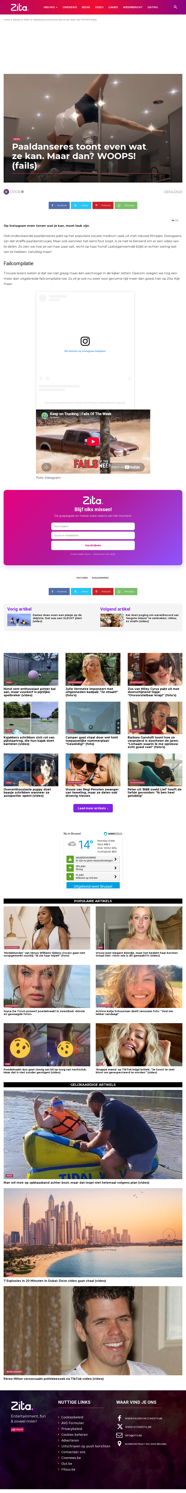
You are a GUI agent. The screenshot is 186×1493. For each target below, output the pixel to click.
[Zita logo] (20, 7)
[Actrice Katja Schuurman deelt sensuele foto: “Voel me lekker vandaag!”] (139, 986)
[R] (7, 192)
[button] (175, 7)
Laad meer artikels (92, 808)
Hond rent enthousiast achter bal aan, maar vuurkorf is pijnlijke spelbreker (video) (30, 692)
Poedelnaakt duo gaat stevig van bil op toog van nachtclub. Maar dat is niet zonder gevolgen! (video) (45, 1071)
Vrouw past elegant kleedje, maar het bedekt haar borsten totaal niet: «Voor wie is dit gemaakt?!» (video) (137, 954)
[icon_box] (139, 1418)
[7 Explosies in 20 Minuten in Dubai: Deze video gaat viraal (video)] (93, 1232)
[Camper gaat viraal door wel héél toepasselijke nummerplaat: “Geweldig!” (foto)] (93, 718)
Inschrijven (93, 545)
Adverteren (70, 1440)
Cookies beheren (74, 1434)
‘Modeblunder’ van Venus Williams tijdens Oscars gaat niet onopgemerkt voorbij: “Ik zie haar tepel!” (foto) (44, 954)
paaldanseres (100, 578)
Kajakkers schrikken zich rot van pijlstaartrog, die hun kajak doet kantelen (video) (29, 741)
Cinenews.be (71, 1458)
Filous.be (68, 1469)
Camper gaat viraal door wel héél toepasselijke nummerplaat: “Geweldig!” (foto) (92, 741)
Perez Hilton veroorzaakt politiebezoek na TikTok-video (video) (54, 1379)
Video (27, 19)
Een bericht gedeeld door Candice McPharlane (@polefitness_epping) (85, 402)
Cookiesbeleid (72, 1417)
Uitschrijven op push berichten (85, 1446)
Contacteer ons (73, 1452)
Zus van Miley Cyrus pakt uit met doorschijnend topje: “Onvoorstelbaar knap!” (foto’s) (153, 692)
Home (7, 19)
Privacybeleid (71, 1429)
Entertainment (75, 682)
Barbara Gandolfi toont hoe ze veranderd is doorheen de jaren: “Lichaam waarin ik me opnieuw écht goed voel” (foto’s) (153, 742)
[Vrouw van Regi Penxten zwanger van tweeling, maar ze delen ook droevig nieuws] (93, 769)
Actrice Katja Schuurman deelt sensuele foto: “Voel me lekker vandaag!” (134, 1013)
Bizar (70, 731)
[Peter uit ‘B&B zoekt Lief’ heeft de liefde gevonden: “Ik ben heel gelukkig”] (155, 769)
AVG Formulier (72, 1423)
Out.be (66, 1463)
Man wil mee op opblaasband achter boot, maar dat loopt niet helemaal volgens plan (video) (76, 1182)
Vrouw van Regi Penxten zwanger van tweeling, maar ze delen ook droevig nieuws (92, 792)
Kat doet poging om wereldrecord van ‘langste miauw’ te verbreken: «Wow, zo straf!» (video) (152, 618)
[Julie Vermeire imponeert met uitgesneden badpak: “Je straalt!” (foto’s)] (93, 669)
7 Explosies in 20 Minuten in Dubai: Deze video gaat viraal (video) (55, 1281)
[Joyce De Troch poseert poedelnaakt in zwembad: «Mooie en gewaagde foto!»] (47, 986)
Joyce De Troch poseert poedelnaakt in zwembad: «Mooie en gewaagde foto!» (44, 1013)
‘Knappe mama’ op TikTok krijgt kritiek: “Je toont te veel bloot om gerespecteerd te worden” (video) (135, 1071)
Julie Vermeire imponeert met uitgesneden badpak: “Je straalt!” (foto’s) (92, 692)
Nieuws (17, 19)
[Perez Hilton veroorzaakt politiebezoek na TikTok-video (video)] (93, 1330)
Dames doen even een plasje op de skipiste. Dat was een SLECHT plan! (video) (57, 618)
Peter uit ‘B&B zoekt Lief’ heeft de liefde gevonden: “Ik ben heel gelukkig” (155, 792)
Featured (82, 578)
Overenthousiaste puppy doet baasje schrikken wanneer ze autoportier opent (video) (27, 792)
